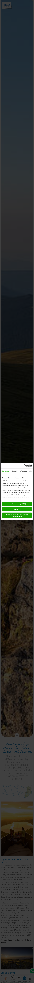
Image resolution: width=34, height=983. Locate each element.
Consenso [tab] (5, 471)
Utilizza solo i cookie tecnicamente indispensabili (17, 515)
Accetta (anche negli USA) (17, 504)
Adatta (16, 509)
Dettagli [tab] (14, 471)
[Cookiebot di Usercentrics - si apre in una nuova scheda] (24, 465)
